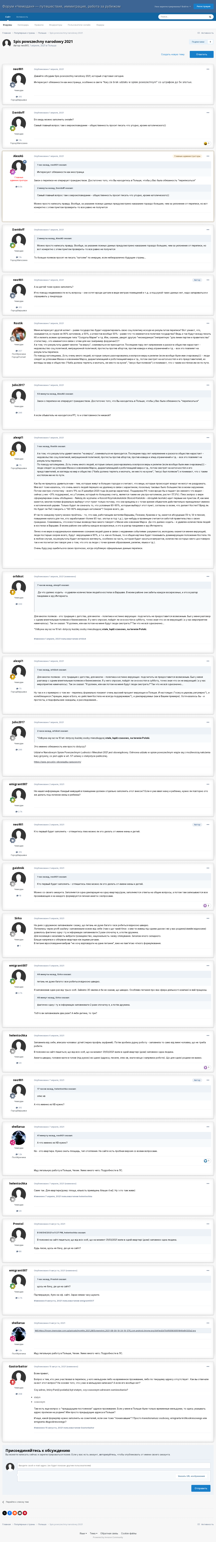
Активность (22, 16)
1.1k (20, 140)
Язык (83, 1533)
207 (20, 350)
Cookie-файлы (128, 1533)
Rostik (18, 323)
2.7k (20, 811)
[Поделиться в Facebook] (9, 1513)
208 (20, 1394)
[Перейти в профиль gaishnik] (19, 879)
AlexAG (18, 156)
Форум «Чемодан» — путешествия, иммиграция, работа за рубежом (61, 6)
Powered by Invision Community (108, 1537)
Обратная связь (109, 1533)
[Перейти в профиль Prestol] (19, 1235)
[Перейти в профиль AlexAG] (19, 167)
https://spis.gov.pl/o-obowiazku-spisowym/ (57, 761)
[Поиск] (210, 16)
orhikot (18, 576)
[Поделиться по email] (20, 1513)
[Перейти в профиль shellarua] (19, 1138)
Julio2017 (18, 385)
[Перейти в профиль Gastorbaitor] (19, 1377)
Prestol (18, 1224)
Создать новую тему (173, 54)
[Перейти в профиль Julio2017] (19, 396)
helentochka (18, 1035)
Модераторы (55, 25)
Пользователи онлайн (79, 25)
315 (20, 96)
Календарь (23, 25)
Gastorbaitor (18, 1366)
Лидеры (100, 25)
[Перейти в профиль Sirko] (19, 929)
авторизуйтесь (107, 1454)
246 (20, 412)
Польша (52, 45)
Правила (38, 25)
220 (20, 604)
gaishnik (18, 868)
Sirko (18, 918)
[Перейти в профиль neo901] (6, 43)
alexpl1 (18, 437)
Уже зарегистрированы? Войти (171, 6)
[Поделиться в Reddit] (14, 1513)
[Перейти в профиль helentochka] (19, 1046)
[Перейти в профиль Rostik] (19, 334)
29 (20, 1063)
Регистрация (203, 6)
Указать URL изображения (191, 1476)
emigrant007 (18, 784)
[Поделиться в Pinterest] (25, 1513)
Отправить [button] (201, 1488)
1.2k (20, 1154)
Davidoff (18, 112)
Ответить (201, 54)
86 (20, 1251)
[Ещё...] (208, 69)
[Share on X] (4, 1513)
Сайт (8, 16)
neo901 (25, 45)
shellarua (18, 1126)
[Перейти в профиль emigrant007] (19, 795)
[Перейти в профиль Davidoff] (19, 124)
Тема (93, 1533)
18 (20, 895)
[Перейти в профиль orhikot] (19, 587)
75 (20, 465)
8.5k (20, 186)
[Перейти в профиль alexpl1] (19, 449)
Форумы (7, 25)
